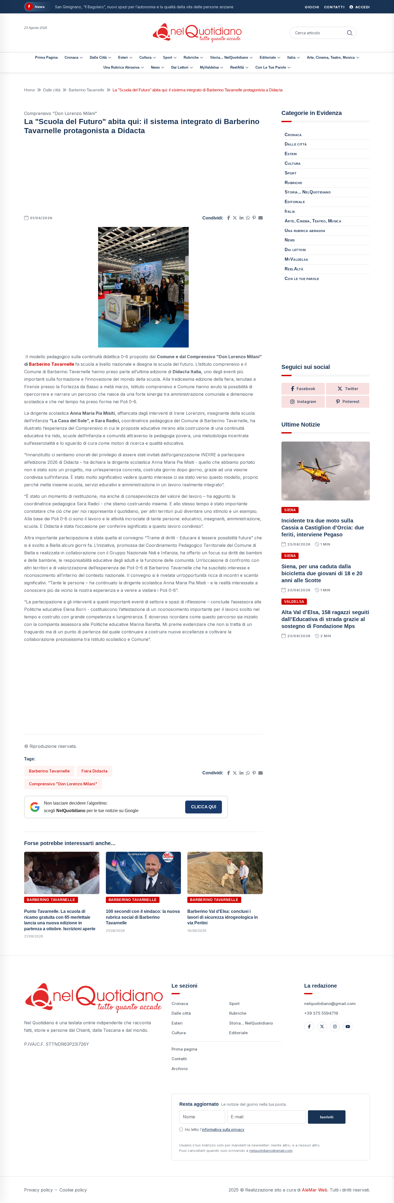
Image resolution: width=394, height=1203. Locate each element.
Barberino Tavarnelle (86, 90)
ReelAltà (237, 67)
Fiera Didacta (94, 771)
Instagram (306, 401)
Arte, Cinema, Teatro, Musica (331, 57)
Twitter (351, 388)
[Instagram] (335, 1027)
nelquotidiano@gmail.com (330, 1003)
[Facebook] (309, 1027)
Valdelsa (294, 602)
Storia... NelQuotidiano (229, 57)
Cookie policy (73, 1190)
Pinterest (351, 401)
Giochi (312, 7)
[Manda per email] (260, 218)
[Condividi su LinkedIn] (241, 218)
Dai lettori (179, 67)
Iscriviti (326, 1117)
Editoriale (268, 57)
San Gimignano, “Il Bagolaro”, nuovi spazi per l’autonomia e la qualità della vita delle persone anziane (144, 7)
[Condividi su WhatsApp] (248, 218)
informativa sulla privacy (223, 1129)
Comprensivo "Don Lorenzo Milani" (63, 783)
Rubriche (191, 57)
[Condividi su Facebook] (228, 218)
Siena (290, 510)
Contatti (334, 7)
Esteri (123, 57)
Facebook (306, 388)
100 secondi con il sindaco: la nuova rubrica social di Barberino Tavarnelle (143, 917)
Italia (291, 57)
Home (29, 90)
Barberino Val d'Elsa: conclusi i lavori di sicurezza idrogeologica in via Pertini (222, 917)
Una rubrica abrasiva (121, 67)
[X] (322, 1027)
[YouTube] (347, 1027)
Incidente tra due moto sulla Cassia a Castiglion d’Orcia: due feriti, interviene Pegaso (322, 527)
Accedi (362, 7)
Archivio (180, 1068)
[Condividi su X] (235, 218)
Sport (167, 57)
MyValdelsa (209, 67)
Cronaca (71, 57)
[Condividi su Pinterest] (254, 218)
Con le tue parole (270, 67)
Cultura (145, 57)
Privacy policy (38, 1190)
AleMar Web (314, 1190)
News (155, 67)
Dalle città (98, 57)
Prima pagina (46, 57)
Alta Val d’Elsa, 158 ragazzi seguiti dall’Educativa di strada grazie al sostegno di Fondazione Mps (325, 619)
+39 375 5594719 (321, 1013)
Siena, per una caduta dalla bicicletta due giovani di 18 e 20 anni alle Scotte (321, 573)
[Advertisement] (143, 176)
